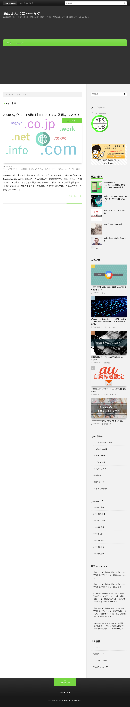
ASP (6, 169)
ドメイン (73, 120)
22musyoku (120, 575)
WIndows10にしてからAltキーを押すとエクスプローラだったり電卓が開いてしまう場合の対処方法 (108, 321)
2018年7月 (97, 534)
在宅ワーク (107, 424)
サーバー (107, 293)
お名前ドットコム (27, 169)
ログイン (97, 647)
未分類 (96, 475)
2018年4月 (97, 553)
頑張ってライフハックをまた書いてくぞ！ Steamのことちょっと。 (115, 198)
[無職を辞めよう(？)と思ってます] (96, 243)
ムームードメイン (68, 169)
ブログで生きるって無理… (113, 224)
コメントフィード (100, 660)
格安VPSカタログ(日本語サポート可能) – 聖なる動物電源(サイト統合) (109, 613)
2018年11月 (98, 520)
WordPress (100, 449)
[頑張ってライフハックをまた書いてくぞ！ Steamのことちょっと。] (96, 201)
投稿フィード (98, 654)
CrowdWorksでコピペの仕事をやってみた (107, 421)
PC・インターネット (111, 327)
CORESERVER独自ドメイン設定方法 (108, 593)
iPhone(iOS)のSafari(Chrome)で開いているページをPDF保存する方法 (115, 184)
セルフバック (39, 169)
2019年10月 (98, 514)
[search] (125, 3)
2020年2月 (97, 507)
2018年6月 (97, 540)
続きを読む (73, 196)
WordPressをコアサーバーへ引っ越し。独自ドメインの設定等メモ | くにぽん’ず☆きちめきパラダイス (109, 599)
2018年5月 (97, 547)
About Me (21, 43)
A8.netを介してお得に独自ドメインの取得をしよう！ (41, 115)
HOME (8, 43)
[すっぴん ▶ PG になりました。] (96, 215)
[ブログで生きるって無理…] (96, 229)
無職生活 (107, 362)
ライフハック (98, 469)
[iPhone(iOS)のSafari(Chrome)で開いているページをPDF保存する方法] (96, 187)
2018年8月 (97, 527)
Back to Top (65, 682)
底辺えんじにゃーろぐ (21, 13)
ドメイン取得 (56, 169)
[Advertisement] (65, 65)
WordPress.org (99, 667)
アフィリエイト (14, 169)
